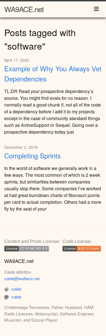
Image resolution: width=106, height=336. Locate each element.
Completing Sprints (32, 155)
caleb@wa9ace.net (22, 278)
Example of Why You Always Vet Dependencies (52, 73)
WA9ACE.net (24, 9)
